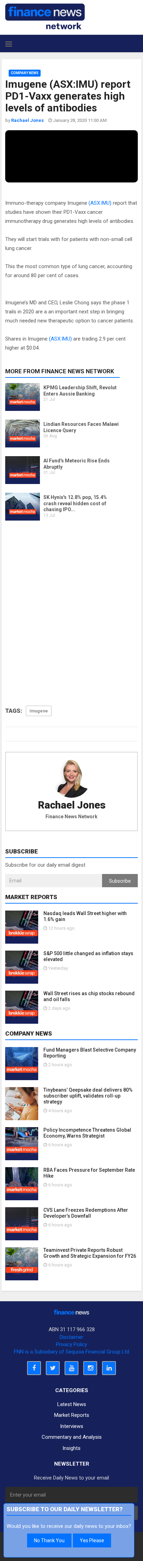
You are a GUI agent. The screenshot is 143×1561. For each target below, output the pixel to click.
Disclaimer (71, 1337)
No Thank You (49, 1540)
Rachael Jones (72, 805)
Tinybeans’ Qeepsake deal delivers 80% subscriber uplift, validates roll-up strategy (88, 1096)
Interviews (71, 1426)
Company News (25, 73)
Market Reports (71, 1415)
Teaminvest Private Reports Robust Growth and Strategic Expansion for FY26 (89, 1253)
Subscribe (120, 881)
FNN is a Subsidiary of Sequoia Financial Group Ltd (71, 1352)
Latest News (71, 1404)
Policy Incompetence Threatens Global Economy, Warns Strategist (87, 1133)
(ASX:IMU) (100, 203)
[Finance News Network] (45, 16)
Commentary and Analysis (72, 1437)
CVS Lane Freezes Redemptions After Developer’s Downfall (85, 1213)
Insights (71, 1448)
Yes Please (92, 1540)
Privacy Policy (71, 1344)
